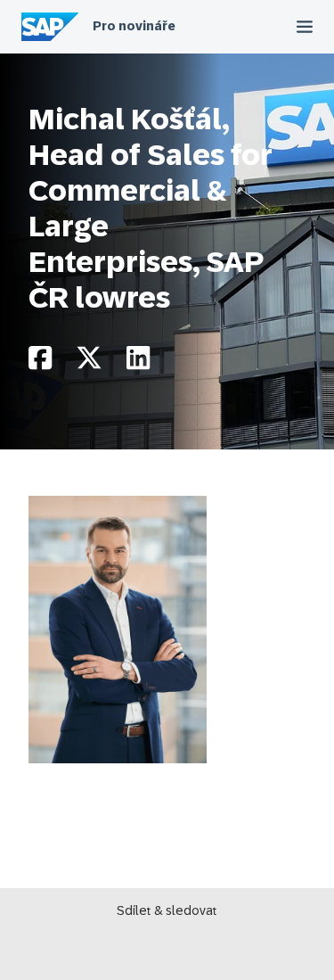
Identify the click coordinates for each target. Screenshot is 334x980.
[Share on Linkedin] (138, 362)
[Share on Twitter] (89, 362)
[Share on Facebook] (40, 362)
